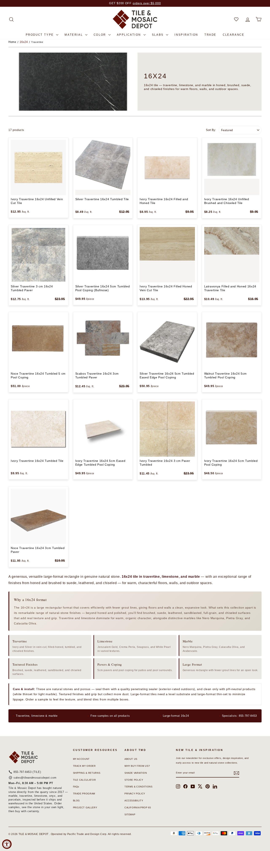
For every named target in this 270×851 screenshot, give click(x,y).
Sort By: (211, 130)
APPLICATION (129, 34)
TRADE (210, 34)
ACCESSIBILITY (133, 800)
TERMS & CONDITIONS (138, 786)
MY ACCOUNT (81, 759)
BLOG (76, 800)
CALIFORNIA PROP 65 (137, 807)
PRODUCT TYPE (40, 34)
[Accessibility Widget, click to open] (7, 844)
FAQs (76, 786)
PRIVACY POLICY (134, 793)
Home (12, 42)
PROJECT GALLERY (85, 807)
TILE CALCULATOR (84, 780)
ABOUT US (130, 759)
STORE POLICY (133, 780)
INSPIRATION (186, 34)
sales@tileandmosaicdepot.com (35, 777)
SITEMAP (129, 814)
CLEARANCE (233, 34)
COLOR (100, 34)
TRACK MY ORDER (84, 766)
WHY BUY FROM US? (137, 766)
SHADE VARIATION (135, 773)
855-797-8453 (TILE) (27, 772)
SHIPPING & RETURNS (86, 773)
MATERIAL (74, 34)
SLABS (158, 34)
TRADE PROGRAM (84, 793)
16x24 (24, 42)
